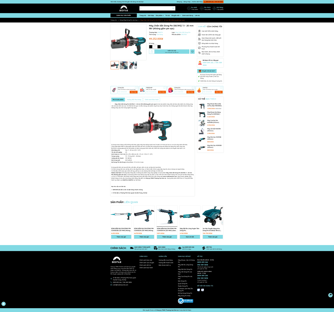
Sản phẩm (159, 15)
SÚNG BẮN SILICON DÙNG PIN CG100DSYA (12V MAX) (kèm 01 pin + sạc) (166, 229)
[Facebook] (202, 290)
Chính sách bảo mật (145, 260)
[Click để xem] (128, 42)
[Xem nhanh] (130, 214)
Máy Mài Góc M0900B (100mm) (214, 146)
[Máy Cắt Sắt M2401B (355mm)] (202, 131)
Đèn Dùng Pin (182, 281)
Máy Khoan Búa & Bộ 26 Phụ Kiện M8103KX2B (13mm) (214, 105)
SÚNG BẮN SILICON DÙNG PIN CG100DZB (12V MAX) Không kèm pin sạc (121, 229)
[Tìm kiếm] (173, 8)
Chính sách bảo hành (146, 268)
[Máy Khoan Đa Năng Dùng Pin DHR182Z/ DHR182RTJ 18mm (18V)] (202, 114)
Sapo (189, 310)
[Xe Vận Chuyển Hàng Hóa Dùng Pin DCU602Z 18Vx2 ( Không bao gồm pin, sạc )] (212, 216)
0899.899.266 (116, 189)
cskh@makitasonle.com (120, 285)
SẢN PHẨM (124, 202)
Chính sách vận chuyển (146, 262)
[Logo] (123, 8)
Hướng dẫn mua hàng (166, 260)
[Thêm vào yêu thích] (192, 51)
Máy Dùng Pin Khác (184, 296)
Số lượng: (151, 43)
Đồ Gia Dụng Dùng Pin (185, 293)
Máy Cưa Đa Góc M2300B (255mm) (213, 121)
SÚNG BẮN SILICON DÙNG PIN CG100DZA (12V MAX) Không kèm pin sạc (144, 229)
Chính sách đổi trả (145, 265)
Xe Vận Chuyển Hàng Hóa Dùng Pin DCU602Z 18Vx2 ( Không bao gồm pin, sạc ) (212, 229)
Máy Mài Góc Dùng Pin (185, 269)
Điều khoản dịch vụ (165, 265)
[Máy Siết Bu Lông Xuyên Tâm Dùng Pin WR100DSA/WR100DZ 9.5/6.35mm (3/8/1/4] (189, 216)
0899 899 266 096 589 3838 (202, 263)
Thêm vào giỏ (121, 237)
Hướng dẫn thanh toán (166, 262)
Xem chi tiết (190, 237)
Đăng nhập (187, 2)
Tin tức (167, 15)
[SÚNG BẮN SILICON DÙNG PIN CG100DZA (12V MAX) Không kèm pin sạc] (144, 216)
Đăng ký (179, 2)
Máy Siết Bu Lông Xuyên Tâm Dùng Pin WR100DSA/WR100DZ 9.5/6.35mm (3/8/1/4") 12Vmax (189, 229)
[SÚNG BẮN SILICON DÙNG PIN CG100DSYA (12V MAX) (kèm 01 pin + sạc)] (166, 216)
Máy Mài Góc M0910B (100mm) (214, 138)
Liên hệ (197, 15)
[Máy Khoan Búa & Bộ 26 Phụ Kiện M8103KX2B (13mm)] (202, 106)
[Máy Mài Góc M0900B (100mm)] (202, 148)
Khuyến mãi (175, 15)
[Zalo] (198, 290)
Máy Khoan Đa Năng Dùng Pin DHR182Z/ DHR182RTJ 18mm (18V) (214, 113)
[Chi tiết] (136, 88)
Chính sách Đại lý (187, 15)
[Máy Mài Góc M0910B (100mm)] (202, 139)
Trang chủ (142, 15)
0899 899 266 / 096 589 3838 (214, 2)
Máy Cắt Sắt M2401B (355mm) (213, 130)
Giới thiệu (151, 15)
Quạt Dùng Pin (182, 283)
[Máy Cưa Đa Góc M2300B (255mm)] (202, 123)
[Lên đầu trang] (330, 301)
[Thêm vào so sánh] (130, 211)
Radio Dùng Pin (183, 286)
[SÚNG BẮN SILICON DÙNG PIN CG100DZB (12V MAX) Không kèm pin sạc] (121, 216)
